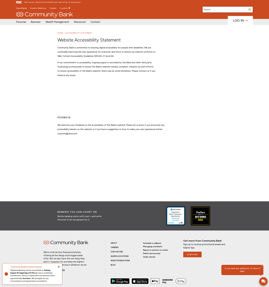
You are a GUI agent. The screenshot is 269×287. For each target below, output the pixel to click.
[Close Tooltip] (261, 266)
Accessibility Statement (79, 33)
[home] (44, 14)
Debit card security (151, 253)
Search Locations (120, 256)
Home (60, 33)
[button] (57, 22)
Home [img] (65, 243)
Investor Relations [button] (38, 8)
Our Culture (117, 252)
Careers (53, 8)
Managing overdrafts (152, 246)
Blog (113, 265)
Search (207, 9)
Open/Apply (21, 8)
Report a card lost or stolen (155, 250)
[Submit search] (250, 9)
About (114, 243)
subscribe (192, 254)
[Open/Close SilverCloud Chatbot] (263, 281)
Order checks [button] (149, 257)
